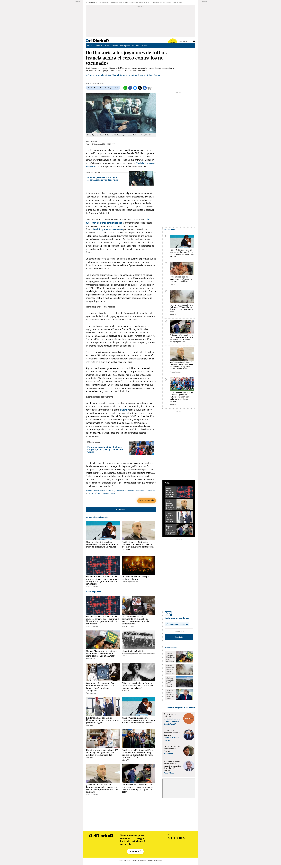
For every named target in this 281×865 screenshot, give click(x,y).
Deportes (89, 491)
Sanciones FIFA (147, 2)
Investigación (125, 46)
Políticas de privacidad (139, 860)
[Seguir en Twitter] (169, 838)
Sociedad (107, 46)
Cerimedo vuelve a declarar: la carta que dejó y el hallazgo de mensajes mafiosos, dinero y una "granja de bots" (181, 338)
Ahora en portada (93, 592)
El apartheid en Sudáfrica (133, 651)
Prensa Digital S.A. (124, 860)
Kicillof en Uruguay (123, 2)
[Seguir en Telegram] (174, 838)
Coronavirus (120, 491)
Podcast (144, 46)
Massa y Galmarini (134, 2)
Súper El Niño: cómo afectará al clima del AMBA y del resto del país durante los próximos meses (181, 308)
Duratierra (179, 2)
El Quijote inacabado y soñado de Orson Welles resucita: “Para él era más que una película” (137, 685)
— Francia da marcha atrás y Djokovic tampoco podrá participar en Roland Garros (123, 75)
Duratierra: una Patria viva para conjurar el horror (136, 577)
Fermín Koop (90, 658)
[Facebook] (130, 88)
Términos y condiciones (155, 860)
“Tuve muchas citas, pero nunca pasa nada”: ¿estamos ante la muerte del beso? (181, 279)
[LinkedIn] (145, 88)
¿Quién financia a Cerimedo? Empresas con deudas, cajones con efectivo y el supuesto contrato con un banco (138, 545)
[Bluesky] (135, 88)
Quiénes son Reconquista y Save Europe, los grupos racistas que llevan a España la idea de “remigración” (100, 687)
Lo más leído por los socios (97, 517)
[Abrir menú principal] (194, 41)
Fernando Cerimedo (104, 2)
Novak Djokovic (99, 491)
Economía (98, 46)
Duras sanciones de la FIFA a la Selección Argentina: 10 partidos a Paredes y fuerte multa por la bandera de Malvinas (182, 396)
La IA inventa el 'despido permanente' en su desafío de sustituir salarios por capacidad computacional (136, 620)
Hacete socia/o (172, 41)
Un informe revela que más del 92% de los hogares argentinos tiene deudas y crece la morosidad (102, 752)
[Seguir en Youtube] (180, 838)
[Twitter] (140, 88)
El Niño (174, 2)
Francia (90, 493)
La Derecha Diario (114, 2)
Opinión (115, 46)
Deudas (141, 2)
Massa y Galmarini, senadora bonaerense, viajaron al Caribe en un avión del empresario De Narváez (102, 544)
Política (89, 46)
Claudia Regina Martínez (130, 582)
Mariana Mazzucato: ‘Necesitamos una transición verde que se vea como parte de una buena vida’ (101, 653)
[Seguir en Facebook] (171, 838)
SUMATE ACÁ (135, 851)
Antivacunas (150, 491)
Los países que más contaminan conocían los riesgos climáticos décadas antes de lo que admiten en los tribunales (170, 695)
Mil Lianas (135, 46)
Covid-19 (110, 491)
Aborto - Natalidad (167, 2)
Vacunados (130, 491)
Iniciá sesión (183, 41)
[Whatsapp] (125, 88)
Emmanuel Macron (108, 493)
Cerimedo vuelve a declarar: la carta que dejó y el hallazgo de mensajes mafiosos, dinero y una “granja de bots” (138, 788)
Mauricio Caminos (128, 552)
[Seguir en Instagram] (177, 838)
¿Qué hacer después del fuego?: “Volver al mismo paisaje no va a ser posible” (170, 682)
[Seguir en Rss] (184, 838)
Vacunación (140, 491)
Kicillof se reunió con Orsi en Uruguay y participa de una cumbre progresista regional (102, 720)
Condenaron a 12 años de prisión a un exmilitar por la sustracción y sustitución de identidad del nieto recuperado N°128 (137, 754)
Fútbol (97, 493)
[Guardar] (149, 88)
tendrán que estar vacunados (108, 229)
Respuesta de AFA (157, 2)
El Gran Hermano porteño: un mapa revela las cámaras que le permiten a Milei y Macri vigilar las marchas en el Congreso (102, 580)
